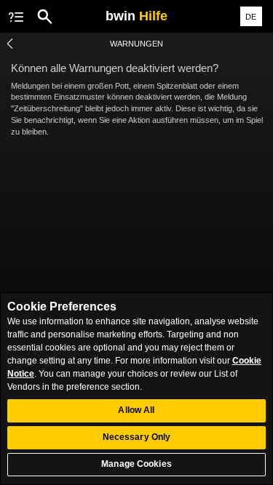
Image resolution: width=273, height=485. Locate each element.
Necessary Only (137, 437)
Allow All (136, 410)
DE (250, 16)
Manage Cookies (136, 464)
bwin (136, 16)
